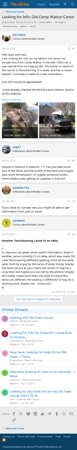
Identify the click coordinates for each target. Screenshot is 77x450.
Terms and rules (26, 436)
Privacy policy (45, 436)
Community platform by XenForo (32, 446)
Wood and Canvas (29, 321)
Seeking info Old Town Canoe (31, 317)
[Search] (72, 4)
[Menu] (5, 4)
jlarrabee (10, 22)
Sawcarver (15, 379)
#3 (73, 201)
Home (66, 436)
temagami (60, 22)
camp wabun (45, 22)
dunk (12, 399)
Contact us (9, 436)
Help (58, 436)
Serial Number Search (27, 399)
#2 (73, 160)
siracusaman (16, 340)
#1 (73, 48)
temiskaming (10, 26)
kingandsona (16, 360)
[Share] (68, 48)
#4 (73, 234)
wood (33, 26)
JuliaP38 (14, 321)
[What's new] (65, 4)
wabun (23, 26)
